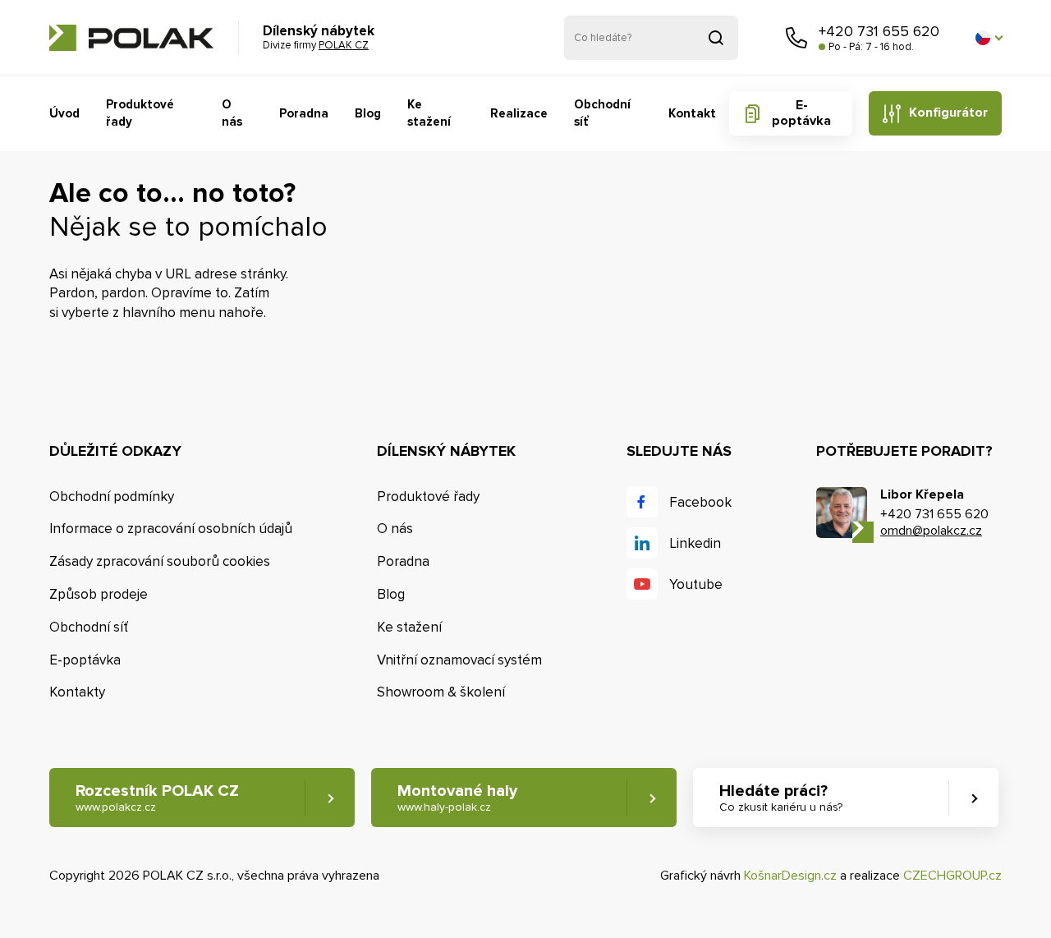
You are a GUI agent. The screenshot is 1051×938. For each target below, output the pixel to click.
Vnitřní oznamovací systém (459, 660)
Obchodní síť (602, 113)
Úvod (64, 113)
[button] (988, 37)
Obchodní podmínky (111, 496)
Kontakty (77, 692)
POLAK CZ (131, 38)
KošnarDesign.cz (790, 875)
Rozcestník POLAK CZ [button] (157, 797)
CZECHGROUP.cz (952, 875)
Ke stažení (429, 113)
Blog (368, 113)
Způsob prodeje (98, 594)
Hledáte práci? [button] (780, 797)
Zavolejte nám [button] (796, 38)
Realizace (519, 113)
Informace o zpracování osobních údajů (170, 528)
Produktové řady (140, 113)
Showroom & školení (441, 692)
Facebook (700, 502)
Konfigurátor (948, 112)
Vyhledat (716, 38)
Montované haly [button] (457, 797)
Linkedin (695, 543)
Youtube (696, 584)
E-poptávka (801, 113)
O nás (232, 113)
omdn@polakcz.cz (931, 530)
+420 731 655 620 (879, 31)
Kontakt (692, 113)
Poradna (303, 113)
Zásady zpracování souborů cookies (159, 561)
